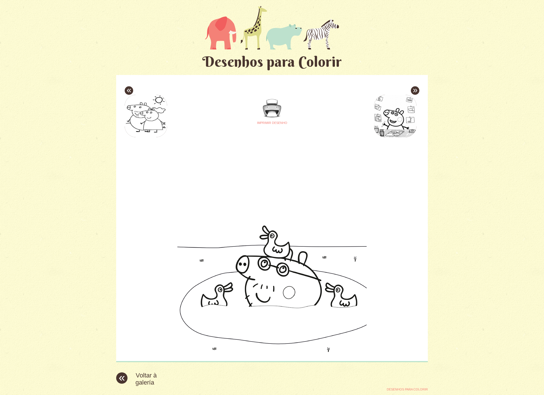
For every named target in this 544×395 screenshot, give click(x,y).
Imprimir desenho (272, 122)
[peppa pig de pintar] (272, 352)
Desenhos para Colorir (272, 61)
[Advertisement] (218, 178)
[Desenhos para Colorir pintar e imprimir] (272, 28)
